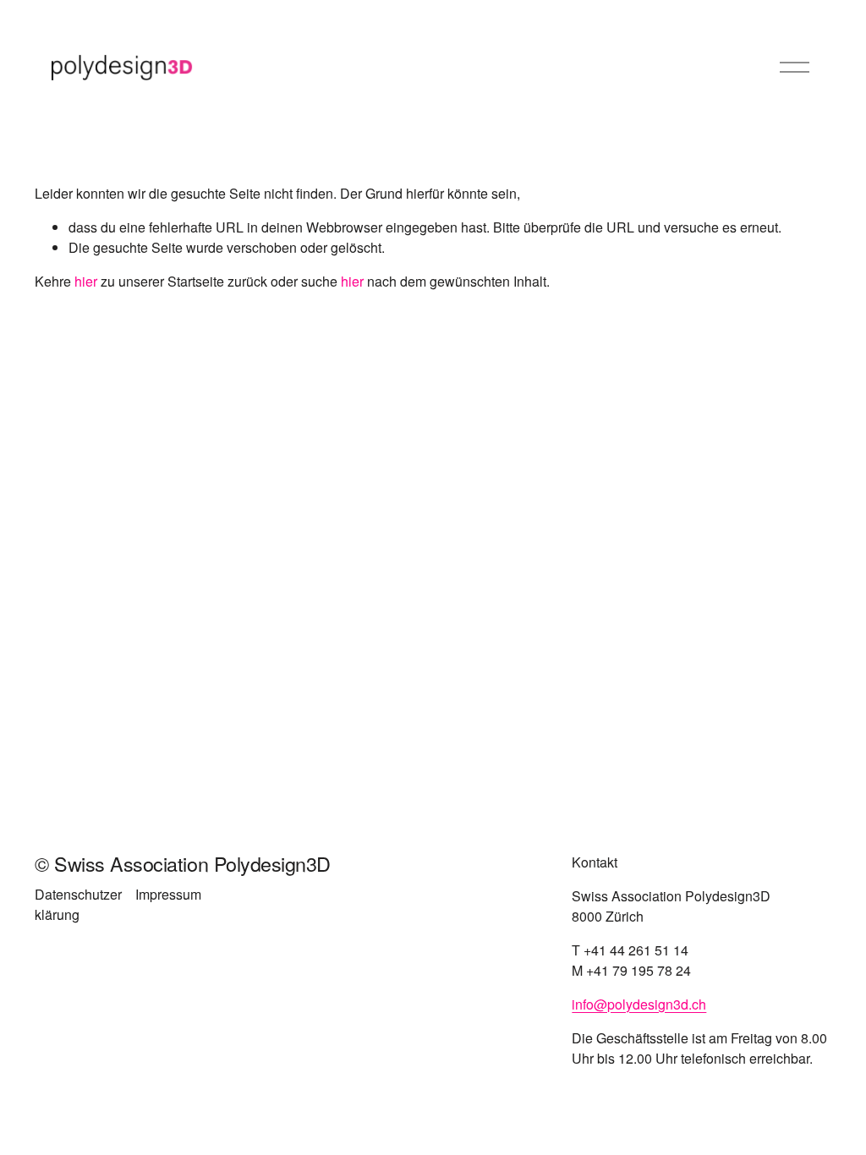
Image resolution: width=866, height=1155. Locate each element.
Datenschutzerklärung (78, 904)
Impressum (168, 894)
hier (85, 281)
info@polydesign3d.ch (639, 1004)
